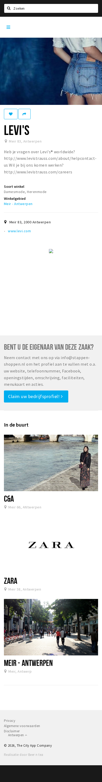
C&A (9, 498)
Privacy (9, 720)
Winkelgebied (15, 198)
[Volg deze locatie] (11, 114)
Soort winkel (14, 186)
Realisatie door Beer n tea (23, 754)
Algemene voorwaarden (22, 726)
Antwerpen (16, 735)
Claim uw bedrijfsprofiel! (34, 396)
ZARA (10, 580)
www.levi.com (19, 231)
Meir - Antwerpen (18, 203)
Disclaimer (12, 731)
